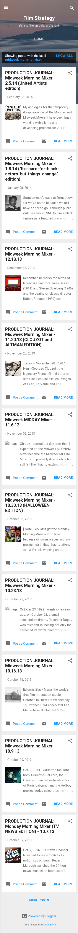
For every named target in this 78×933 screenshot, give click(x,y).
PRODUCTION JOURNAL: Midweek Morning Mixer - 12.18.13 (30, 254)
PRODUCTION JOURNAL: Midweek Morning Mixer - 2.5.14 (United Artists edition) (30, 80)
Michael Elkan (48, 924)
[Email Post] (44, 143)
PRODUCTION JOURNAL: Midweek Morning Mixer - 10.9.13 (30, 746)
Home (39, 39)
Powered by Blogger (41, 916)
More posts (39, 900)
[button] (70, 73)
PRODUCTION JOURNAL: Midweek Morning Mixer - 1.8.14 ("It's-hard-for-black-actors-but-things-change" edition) (32, 169)
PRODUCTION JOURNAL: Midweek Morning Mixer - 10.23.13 (30, 585)
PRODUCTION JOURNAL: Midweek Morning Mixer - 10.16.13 (30, 666)
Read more (63, 141)
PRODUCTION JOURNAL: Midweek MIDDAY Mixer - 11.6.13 (30, 420)
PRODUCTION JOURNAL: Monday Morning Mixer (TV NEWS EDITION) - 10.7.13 (32, 826)
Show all (64, 56)
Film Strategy (39, 18)
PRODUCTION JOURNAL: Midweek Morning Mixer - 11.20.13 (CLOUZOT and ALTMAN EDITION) (30, 337)
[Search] (72, 8)
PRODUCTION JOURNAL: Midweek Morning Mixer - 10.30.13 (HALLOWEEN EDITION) (30, 502)
